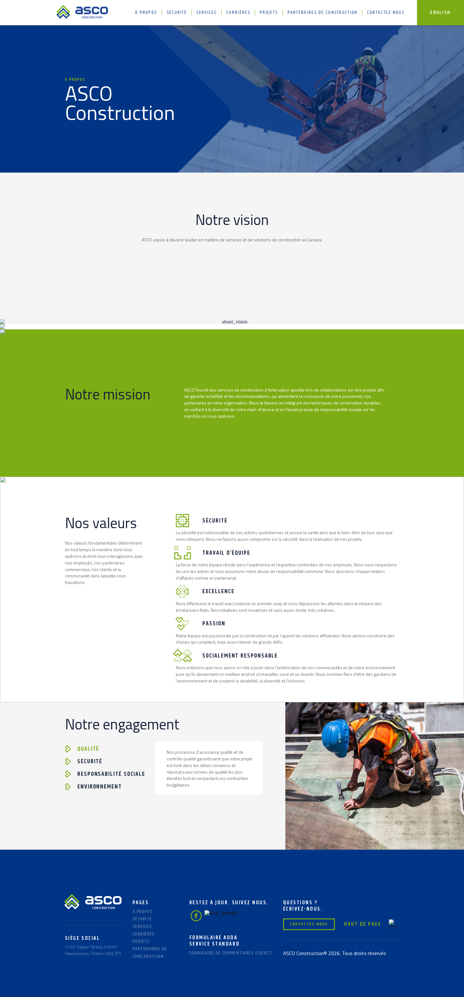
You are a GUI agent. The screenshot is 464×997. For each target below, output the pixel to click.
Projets (269, 12)
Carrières (238, 12)
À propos (146, 12)
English (440, 12)
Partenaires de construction (323, 12)
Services (206, 12)
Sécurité (177, 12)
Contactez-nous (385, 12)
